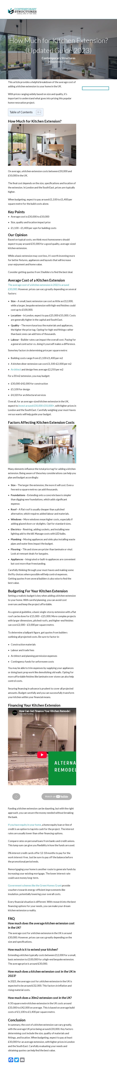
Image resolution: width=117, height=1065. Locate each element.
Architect (16, 369)
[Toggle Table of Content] (37, 112)
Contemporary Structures (58, 58)
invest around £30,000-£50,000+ (36, 405)
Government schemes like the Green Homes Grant (34, 885)
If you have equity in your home (24, 824)
